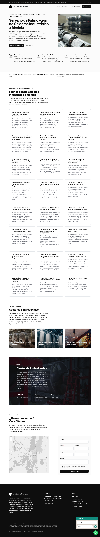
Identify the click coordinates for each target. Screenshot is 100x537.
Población (78, 452)
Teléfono (77, 445)
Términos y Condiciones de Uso (69, 467)
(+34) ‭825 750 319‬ (48, 500)
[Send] (95, 526)
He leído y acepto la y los (73, 467)
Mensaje (62, 458)
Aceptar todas (74, 2)
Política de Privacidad (77, 466)
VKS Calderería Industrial (20, 6)
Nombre (62, 439)
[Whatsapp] (95, 532)
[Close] (96, 518)
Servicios (64, 6)
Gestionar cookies (86, 2)
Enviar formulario (74, 471)
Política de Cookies (77, 499)
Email (62, 445)
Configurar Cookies (77, 506)
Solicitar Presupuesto (15, 45)
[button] (29, 454)
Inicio (58, 6)
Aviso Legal (75, 496)
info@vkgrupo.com (49, 503)
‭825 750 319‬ (77, 6)
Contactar (85, 6)
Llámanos (28, 45)
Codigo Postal (64, 452)
